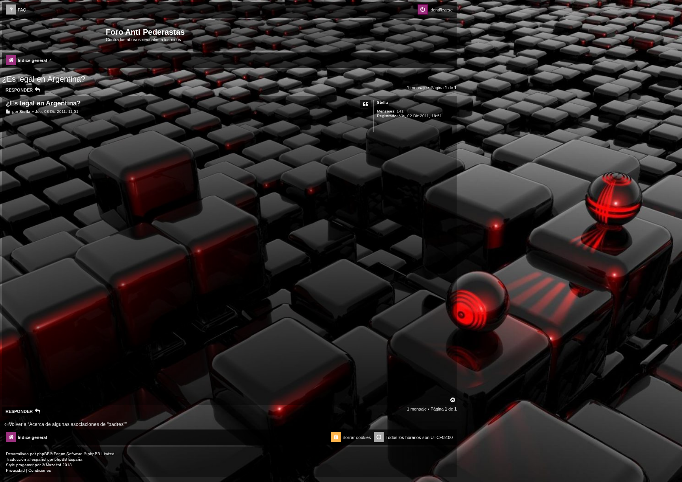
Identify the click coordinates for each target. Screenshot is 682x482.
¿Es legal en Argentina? (43, 79)
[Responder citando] (365, 104)
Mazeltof (53, 465)
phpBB (43, 454)
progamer (25, 465)
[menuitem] (16, 10)
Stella (382, 102)
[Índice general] (55, 34)
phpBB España (68, 459)
